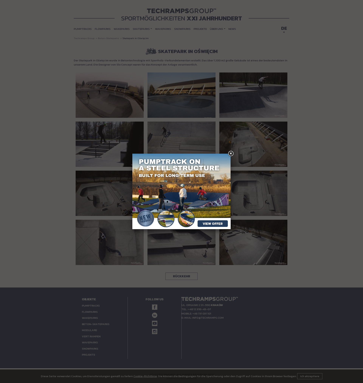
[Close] (230, 153)
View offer (213, 223)
